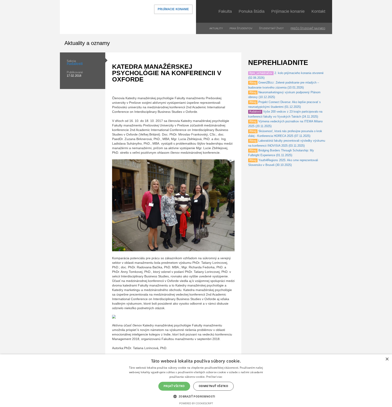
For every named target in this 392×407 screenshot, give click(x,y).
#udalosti (75, 64)
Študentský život (271, 28)
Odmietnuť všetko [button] (213, 386)
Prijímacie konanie (173, 9)
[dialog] (196, 380)
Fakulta (225, 11)
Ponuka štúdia (252, 11)
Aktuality (216, 28)
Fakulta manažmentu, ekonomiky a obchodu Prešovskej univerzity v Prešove (99, 17)
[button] (196, 396)
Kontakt (318, 11)
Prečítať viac (214, 377)
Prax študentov (241, 28)
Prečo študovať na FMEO (308, 28)
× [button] (387, 359)
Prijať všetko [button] (174, 386)
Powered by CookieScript (196, 403)
